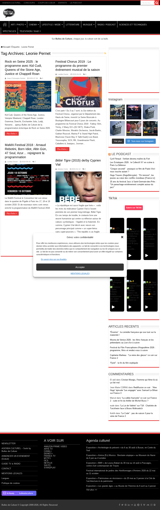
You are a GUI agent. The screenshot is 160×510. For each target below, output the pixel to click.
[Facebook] (119, 505)
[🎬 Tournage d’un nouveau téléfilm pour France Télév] (150, 112)
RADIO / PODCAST (107, 24)
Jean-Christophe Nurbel (16, 78)
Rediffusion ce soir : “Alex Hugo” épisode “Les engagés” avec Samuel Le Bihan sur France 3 (134, 390)
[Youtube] (135, 505)
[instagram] (151, 505)
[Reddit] (138, 505)
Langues (5, 478)
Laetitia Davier (63, 74)
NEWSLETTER (8, 443)
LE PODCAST (76, 3)
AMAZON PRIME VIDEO (55, 446)
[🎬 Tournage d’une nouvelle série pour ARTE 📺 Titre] (117, 128)
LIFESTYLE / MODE (51, 24)
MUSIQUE (87, 24)
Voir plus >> (91, 490)
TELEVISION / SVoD (29, 31)
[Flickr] (132, 505)
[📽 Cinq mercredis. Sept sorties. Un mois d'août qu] (150, 128)
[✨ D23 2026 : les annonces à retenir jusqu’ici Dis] (133, 112)
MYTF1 (47, 458)
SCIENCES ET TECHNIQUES (133, 24)
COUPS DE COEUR (46, 3)
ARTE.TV (48, 449)
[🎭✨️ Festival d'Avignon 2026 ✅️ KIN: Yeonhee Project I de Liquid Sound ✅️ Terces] (134, 290)
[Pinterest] (125, 505)
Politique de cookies (11, 483)
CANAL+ (48, 451)
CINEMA (33, 24)
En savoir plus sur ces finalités (54, 259)
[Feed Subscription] (105, 53)
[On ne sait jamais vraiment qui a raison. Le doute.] (117, 112)
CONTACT (6, 468)
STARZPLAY (50, 467)
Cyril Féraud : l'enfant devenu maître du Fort (130, 159)
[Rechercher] (157, 2)
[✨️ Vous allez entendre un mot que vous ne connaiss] (133, 128)
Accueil (6, 47)
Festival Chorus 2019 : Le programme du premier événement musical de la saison (77, 65)
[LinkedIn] (129, 505)
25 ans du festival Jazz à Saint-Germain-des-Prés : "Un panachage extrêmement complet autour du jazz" (133, 184)
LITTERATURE (73, 24)
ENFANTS (62, 3)
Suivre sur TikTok (134, 208)
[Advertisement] (134, 71)
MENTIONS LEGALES (80, 273)
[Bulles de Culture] (9, 12)
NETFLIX (48, 463)
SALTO (47, 465)
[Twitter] (122, 505)
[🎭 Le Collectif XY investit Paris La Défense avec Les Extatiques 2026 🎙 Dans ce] (134, 239)
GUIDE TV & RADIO (11, 464)
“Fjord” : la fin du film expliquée (124, 363)
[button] (122, 237)
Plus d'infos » (12, 134)
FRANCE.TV (49, 456)
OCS (46, 460)
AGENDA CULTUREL (11, 3)
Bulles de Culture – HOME (5, 24)
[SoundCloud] (148, 505)
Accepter (80, 267)
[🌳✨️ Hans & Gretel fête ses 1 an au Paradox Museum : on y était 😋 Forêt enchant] (150, 290)
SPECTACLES (9, 31)
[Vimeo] (144, 505)
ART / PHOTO (17, 24)
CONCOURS (29, 3)
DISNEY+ (48, 453)
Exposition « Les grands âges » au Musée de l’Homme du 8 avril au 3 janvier (121, 486)
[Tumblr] (141, 505)
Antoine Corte (63, 169)
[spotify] (154, 505)
